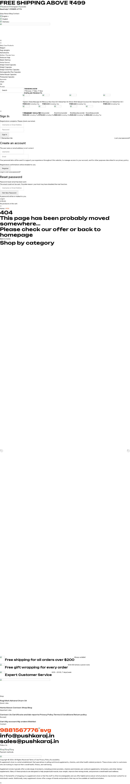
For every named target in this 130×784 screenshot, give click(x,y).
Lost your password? (122, 138)
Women (29, 91)
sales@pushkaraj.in (29, 741)
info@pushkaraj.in (27, 736)
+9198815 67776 (15, 9)
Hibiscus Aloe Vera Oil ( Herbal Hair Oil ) (55, 102)
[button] (128, 450)
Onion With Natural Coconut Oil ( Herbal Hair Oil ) (86, 102)
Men (36, 91)
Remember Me (7, 138)
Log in (2, 172)
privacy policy (123, 160)
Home (2, 208)
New (41, 91)
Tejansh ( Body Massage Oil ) (32, 102)
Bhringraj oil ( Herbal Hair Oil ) (113, 102)
